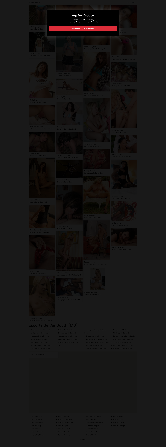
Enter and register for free (83, 29)
